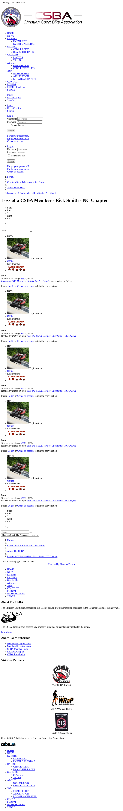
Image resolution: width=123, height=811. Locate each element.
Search (10, 100)
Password (12, 122)
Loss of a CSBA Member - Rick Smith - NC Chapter (26, 281)
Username (12, 118)
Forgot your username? (18, 138)
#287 (23, 443)
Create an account (15, 141)
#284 (23, 278)
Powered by (54, 564)
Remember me (18, 125)
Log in (11, 130)
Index (10, 95)
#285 (23, 333)
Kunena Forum (67, 564)
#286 (23, 388)
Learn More (6, 632)
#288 (23, 498)
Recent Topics (14, 97)
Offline (10, 261)
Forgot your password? (18, 136)
